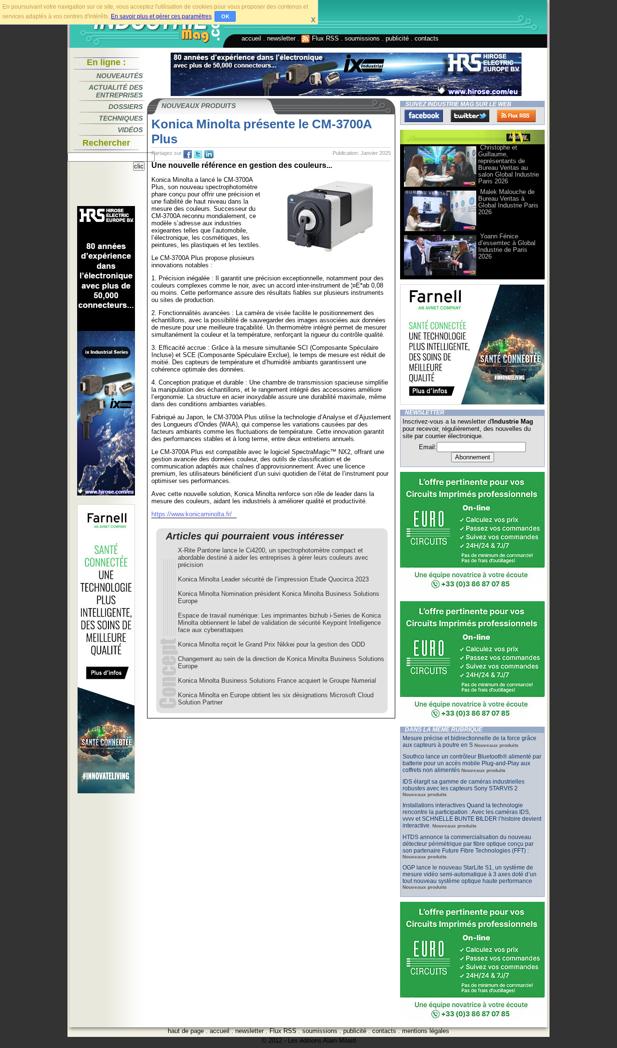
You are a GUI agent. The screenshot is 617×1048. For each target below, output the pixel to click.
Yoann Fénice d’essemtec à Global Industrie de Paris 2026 (507, 246)
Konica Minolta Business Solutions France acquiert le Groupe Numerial (277, 680)
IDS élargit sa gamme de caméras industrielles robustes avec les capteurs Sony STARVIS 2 (463, 785)
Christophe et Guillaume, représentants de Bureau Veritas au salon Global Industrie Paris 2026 (508, 164)
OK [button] (225, 16)
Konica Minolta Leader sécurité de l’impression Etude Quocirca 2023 (273, 579)
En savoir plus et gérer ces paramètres (161, 16)
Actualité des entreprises (116, 91)
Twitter (470, 116)
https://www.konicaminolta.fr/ (191, 514)
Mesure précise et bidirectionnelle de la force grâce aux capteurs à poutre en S (469, 741)
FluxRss (516, 116)
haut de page (186, 1030)
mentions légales (425, 1030)
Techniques (121, 118)
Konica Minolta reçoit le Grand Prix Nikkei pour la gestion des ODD (271, 644)
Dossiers (125, 106)
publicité (397, 38)
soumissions (362, 38)
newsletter (281, 38)
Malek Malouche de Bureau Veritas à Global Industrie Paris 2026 (508, 202)
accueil (251, 38)
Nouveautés (119, 76)
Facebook (423, 116)
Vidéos (130, 130)
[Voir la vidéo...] (440, 186)
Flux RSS (324, 38)
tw (198, 154)
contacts (427, 38)
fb (187, 154)
